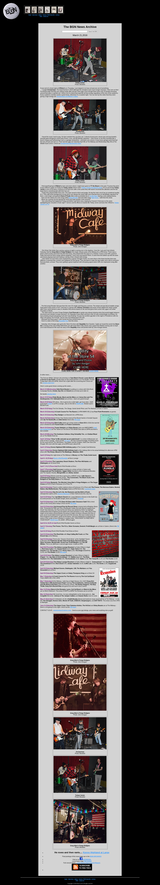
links (41, 16)
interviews (35, 15)
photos (40, 15)
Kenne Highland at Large (96, 852)
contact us (45, 16)
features (45, 15)
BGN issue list (51, 15)
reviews (57, 15)
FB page (67, 440)
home (30, 15)
